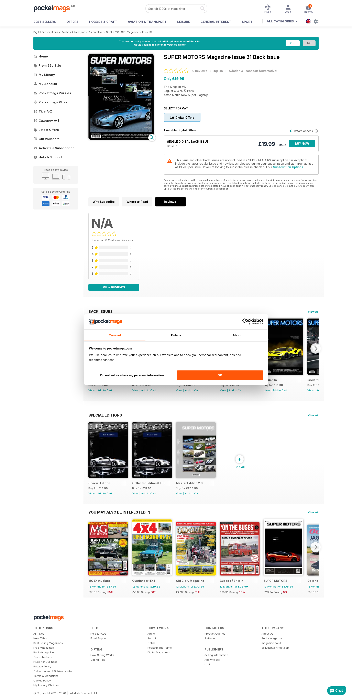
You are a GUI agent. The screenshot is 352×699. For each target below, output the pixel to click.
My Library (47, 75)
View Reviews (114, 287)
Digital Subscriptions (45, 32)
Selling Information (216, 655)
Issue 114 (270, 380)
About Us (267, 633)
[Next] (315, 348)
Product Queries (215, 633)
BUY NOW (302, 143)
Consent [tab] (115, 335)
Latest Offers (49, 130)
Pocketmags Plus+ (53, 102)
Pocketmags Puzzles (55, 93)
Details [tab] (176, 335)
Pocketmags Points (159, 647)
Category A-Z (49, 120)
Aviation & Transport (147, 22)
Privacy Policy (42, 666)
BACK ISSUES (100, 311)
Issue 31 (147, 32)
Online (151, 643)
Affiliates (210, 638)
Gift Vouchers (49, 139)
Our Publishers (42, 657)
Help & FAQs (98, 633)
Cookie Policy (42, 680)
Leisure (183, 22)
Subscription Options (288, 167)
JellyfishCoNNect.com (275, 647)
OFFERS (72, 22)
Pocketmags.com (272, 638)
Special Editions (105, 415)
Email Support (99, 638)
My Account (48, 84)
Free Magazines (43, 647)
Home (43, 56)
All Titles (38, 633)
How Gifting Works (102, 655)
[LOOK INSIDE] (121, 138)
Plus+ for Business (45, 661)
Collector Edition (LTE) (148, 483)
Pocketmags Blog (44, 652)
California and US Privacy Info (52, 671)
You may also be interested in (119, 512)
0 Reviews (199, 71)
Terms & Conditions (45, 675)
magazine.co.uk (272, 643)
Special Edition (99, 483)
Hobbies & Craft (103, 22)
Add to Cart (104, 390)
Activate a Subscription (56, 148)
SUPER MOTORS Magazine (122, 32)
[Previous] (91, 547)
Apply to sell (212, 659)
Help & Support (50, 157)
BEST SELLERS (44, 22)
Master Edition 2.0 (189, 483)
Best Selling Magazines (48, 643)
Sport (247, 22)
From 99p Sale (50, 65)
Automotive (96, 32)
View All (313, 311)
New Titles (40, 638)
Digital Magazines (158, 652)
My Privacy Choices (46, 685)
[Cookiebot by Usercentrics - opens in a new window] (245, 322)
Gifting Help (97, 659)
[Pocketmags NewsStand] (53, 8)
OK (220, 375)
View (91, 390)
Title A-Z (45, 111)
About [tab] (237, 335)
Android (152, 638)
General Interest (215, 22)
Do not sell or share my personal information (132, 375)
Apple (151, 633)
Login (208, 664)
